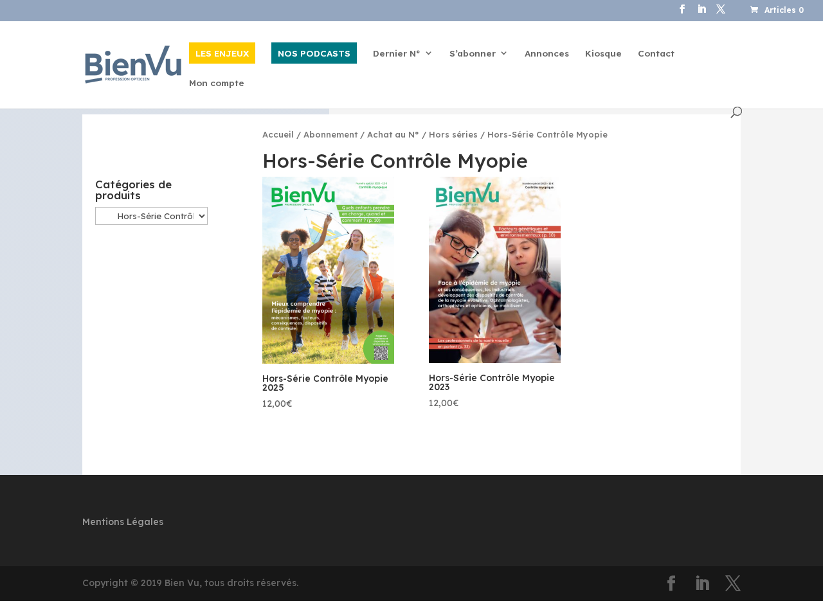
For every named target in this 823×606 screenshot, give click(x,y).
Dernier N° (397, 53)
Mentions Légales (122, 522)
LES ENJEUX (222, 53)
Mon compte (216, 83)
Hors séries (453, 134)
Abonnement (330, 134)
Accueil (278, 134)
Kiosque (603, 53)
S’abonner (472, 53)
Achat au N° (393, 134)
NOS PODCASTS (314, 53)
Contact (656, 53)
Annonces (547, 53)
